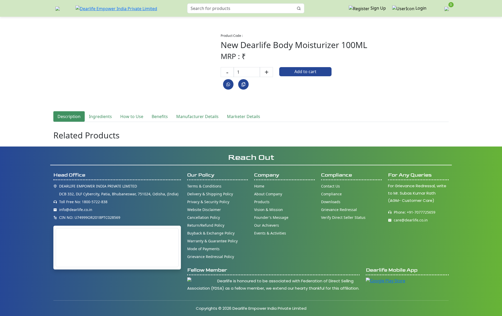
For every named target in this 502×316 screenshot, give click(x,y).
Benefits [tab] (160, 116)
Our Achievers (266, 225)
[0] (446, 8)
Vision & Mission (268, 209)
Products (262, 201)
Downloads (330, 201)
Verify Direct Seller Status (343, 217)
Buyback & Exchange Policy (211, 233)
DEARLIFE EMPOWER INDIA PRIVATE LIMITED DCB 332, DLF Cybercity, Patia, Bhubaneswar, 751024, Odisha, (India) (118, 190)
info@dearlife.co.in (75, 209)
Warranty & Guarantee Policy (212, 240)
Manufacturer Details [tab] (197, 116)
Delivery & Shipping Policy (210, 193)
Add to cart (305, 71)
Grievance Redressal (339, 209)
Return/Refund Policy (205, 225)
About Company (268, 193)
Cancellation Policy (203, 217)
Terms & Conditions (204, 186)
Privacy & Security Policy (208, 201)
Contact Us (330, 186)
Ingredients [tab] (100, 116)
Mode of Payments (203, 248)
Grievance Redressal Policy (210, 256)
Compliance (331, 193)
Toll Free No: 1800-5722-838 (83, 201)
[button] (57, 9)
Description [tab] (69, 116)
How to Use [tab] (131, 116)
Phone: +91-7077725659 (414, 212)
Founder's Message (271, 217)
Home (259, 186)
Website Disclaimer (204, 209)
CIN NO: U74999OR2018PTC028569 (89, 217)
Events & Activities (270, 233)
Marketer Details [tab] (243, 116)
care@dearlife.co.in (411, 220)
